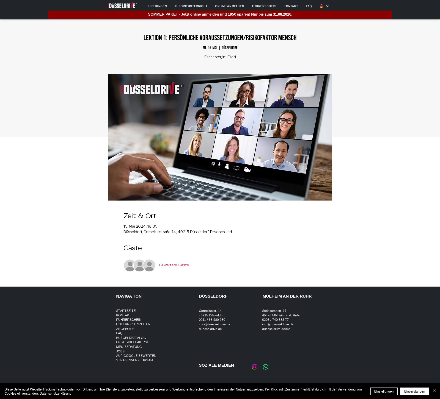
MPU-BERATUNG (129, 347)
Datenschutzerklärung (56, 393)
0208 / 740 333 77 (275, 319)
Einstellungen (384, 391)
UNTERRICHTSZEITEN (133, 324)
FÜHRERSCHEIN (128, 319)
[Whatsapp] (265, 366)
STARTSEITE (126, 311)
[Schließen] (434, 391)
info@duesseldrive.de (214, 324)
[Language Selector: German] (323, 6)
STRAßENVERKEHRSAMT (135, 360)
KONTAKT (123, 315)
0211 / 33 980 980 (212, 319)
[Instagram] (254, 366)
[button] (157, 6)
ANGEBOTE (125, 329)
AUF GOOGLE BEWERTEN (136, 355)
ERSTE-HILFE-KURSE (132, 342)
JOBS (120, 351)
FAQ (119, 333)
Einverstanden (414, 391)
